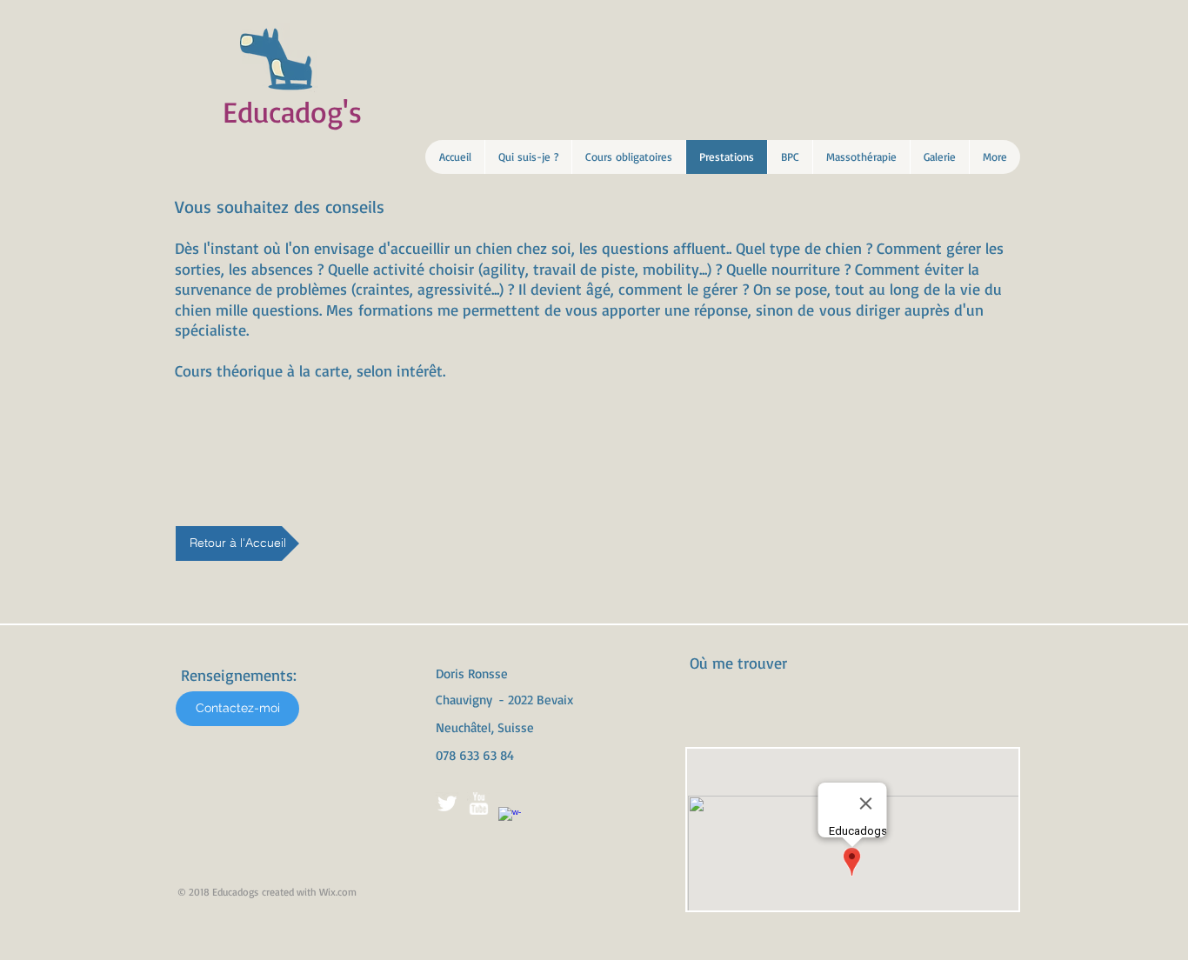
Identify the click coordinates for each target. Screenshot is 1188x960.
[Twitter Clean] (447, 803)
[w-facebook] (509, 818)
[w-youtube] (478, 803)
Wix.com (338, 891)
